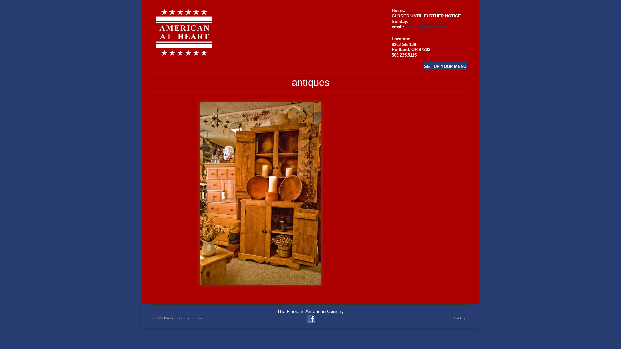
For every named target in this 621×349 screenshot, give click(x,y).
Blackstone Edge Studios (183, 318)
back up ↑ (461, 318)
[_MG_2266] (260, 193)
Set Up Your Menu (445, 66)
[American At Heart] (184, 61)
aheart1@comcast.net (426, 27)
